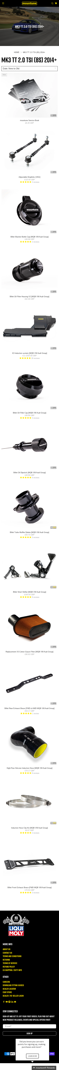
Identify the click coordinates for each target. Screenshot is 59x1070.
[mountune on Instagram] (9, 1001)
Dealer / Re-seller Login (13, 995)
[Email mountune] (15, 1001)
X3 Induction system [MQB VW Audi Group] (29, 353)
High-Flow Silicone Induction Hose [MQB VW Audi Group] (29, 768)
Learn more (32, 1056)
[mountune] (29, 3)
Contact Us (7, 952)
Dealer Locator (9, 988)
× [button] (47, 1037)
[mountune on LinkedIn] (12, 1001)
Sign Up (30, 1033)
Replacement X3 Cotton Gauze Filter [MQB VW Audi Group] (29, 652)
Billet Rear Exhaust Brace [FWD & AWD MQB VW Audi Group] (29, 708)
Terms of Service (10, 963)
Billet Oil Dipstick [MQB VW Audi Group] (29, 473)
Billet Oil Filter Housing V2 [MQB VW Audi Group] (29, 297)
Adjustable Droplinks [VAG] (29, 177)
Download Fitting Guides (13, 985)
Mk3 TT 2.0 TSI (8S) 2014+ (34, 52)
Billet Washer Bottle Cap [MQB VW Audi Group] (30, 237)
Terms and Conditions (12, 956)
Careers (6, 981)
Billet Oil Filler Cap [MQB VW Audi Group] (29, 413)
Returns (6, 959)
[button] (35, 1068)
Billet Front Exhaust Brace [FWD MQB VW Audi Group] (30, 887)
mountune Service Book (29, 120)
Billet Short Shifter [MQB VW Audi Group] (29, 592)
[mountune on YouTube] (7, 1001)
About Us (6, 949)
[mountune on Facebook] (4, 1001)
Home (16, 52)
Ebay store (7, 992)
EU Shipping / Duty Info (12, 970)
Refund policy (9, 966)
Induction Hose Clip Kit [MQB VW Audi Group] (29, 828)
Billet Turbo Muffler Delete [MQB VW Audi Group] (29, 532)
